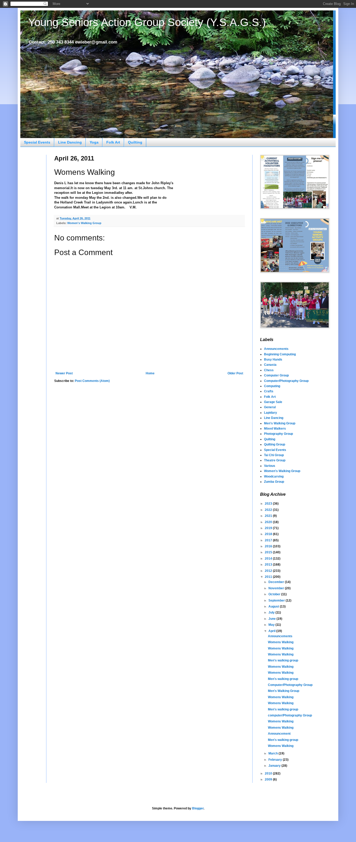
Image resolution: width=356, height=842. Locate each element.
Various (269, 466)
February (275, 759)
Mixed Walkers (275, 428)
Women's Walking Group (84, 223)
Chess (269, 370)
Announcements (276, 349)
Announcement (279, 733)
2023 (269, 503)
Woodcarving (274, 476)
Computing (272, 386)
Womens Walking (280, 642)
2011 (269, 577)
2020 (269, 522)
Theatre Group (274, 460)
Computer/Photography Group (286, 381)
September (277, 600)
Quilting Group (274, 444)
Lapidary (270, 412)
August (274, 606)
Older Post (235, 373)
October (274, 594)
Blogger (198, 808)
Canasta (270, 365)
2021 (269, 516)
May (271, 625)
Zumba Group (274, 482)
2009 (269, 779)
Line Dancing (70, 142)
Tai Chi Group (274, 455)
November (276, 588)
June (272, 619)
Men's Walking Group (279, 423)
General (270, 407)
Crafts (268, 391)
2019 (269, 528)
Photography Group (278, 434)
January (274, 765)
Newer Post (64, 373)
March (273, 753)
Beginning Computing (280, 354)
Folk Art (113, 142)
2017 (269, 540)
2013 (269, 564)
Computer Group (276, 375)
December (276, 582)
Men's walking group (283, 660)
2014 (269, 558)
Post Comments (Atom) (92, 381)
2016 (269, 546)
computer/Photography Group (290, 715)
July (271, 612)
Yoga (94, 142)
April (272, 631)
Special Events (37, 142)
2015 (269, 552)
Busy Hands (273, 359)
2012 (269, 571)
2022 (269, 510)
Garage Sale (273, 402)
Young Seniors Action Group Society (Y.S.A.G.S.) (147, 22)
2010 (269, 773)
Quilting (135, 142)
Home (150, 373)
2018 (269, 534)
